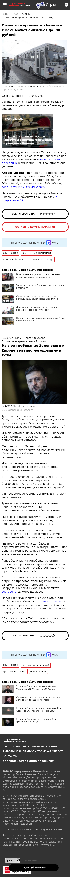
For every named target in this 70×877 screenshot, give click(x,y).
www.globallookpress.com (17, 409)
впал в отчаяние (50, 601)
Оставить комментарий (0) (35, 226)
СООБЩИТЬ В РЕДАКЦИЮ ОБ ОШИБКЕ (28, 761)
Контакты (10, 756)
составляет (10, 591)
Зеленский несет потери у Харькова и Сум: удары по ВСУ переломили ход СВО (39, 709)
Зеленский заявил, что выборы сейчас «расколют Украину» (36, 720)
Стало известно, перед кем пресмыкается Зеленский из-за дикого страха (38, 698)
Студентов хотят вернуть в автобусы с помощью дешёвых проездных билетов (37, 297)
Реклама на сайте (16, 746)
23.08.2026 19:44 (11, 337)
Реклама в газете (44, 746)
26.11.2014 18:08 (10, 14)
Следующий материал (34, 868)
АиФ (20, 89)
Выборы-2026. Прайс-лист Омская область (33, 751)
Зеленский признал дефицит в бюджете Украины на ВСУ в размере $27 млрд (37, 687)
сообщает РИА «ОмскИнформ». (24, 187)
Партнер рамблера (32, 860)
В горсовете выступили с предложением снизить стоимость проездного (38, 275)
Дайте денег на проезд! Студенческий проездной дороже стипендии (36, 308)
